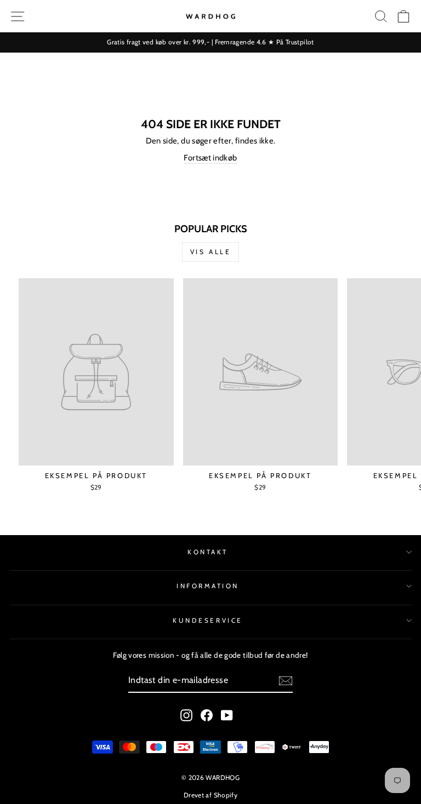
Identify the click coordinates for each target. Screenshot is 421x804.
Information (208, 586)
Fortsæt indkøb (210, 158)
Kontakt (207, 552)
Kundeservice (207, 620)
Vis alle (210, 252)
